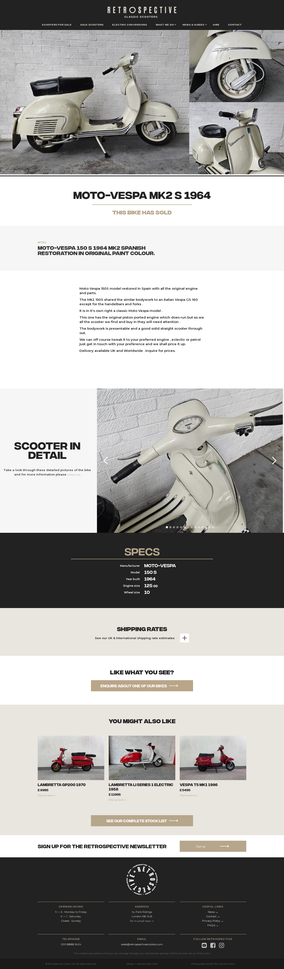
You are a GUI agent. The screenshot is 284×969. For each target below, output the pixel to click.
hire (216, 24)
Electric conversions (129, 24)
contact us (73, 474)
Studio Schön (152, 963)
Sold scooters (92, 24)
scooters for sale (56, 24)
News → (213, 912)
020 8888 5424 (71, 944)
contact (235, 24)
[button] (165, 25)
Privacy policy (203, 953)
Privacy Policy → (213, 920)
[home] (142, 13)
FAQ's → (213, 925)
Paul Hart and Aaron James (222, 963)
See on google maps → (142, 920)
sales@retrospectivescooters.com (142, 944)
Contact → (213, 916)
